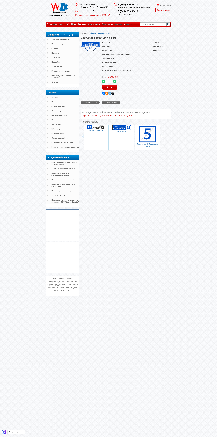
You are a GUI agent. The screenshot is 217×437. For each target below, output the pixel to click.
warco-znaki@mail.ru (87, 11)
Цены (73, 24)
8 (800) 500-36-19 (128, 4)
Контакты (128, 24)
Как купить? (64, 24)
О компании (52, 24)
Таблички (92, 33)
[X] (112, 93)
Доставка (82, 24)
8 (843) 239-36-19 (128, 11)
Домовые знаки (104, 33)
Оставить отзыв (90, 102)
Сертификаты (94, 24)
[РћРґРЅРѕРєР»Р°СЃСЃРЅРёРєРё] (106, 93)
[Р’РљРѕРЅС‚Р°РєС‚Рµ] (103, 93)
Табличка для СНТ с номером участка (147, 145)
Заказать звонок (163, 10)
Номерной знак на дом (96, 130)
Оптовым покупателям (112, 24)
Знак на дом (121, 131)
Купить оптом (111, 102)
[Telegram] (109, 93)
